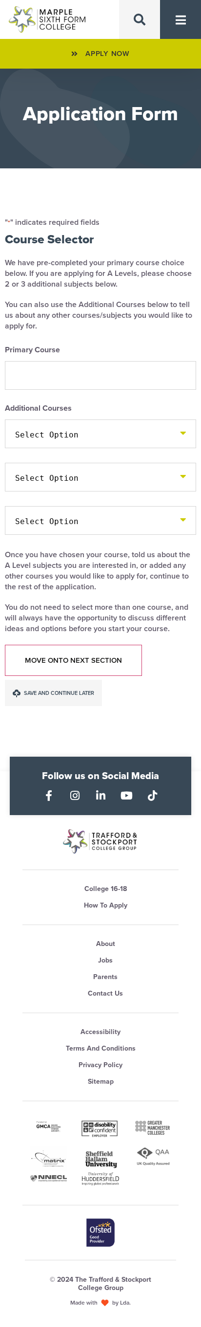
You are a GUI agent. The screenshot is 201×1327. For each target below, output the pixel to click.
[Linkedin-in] (100, 795)
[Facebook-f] (48, 795)
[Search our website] (139, 19)
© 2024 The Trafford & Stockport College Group (100, 1283)
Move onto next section (73, 660)
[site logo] (100, 841)
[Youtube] (126, 795)
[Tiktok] (152, 795)
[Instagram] (74, 795)
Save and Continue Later (58, 693)
